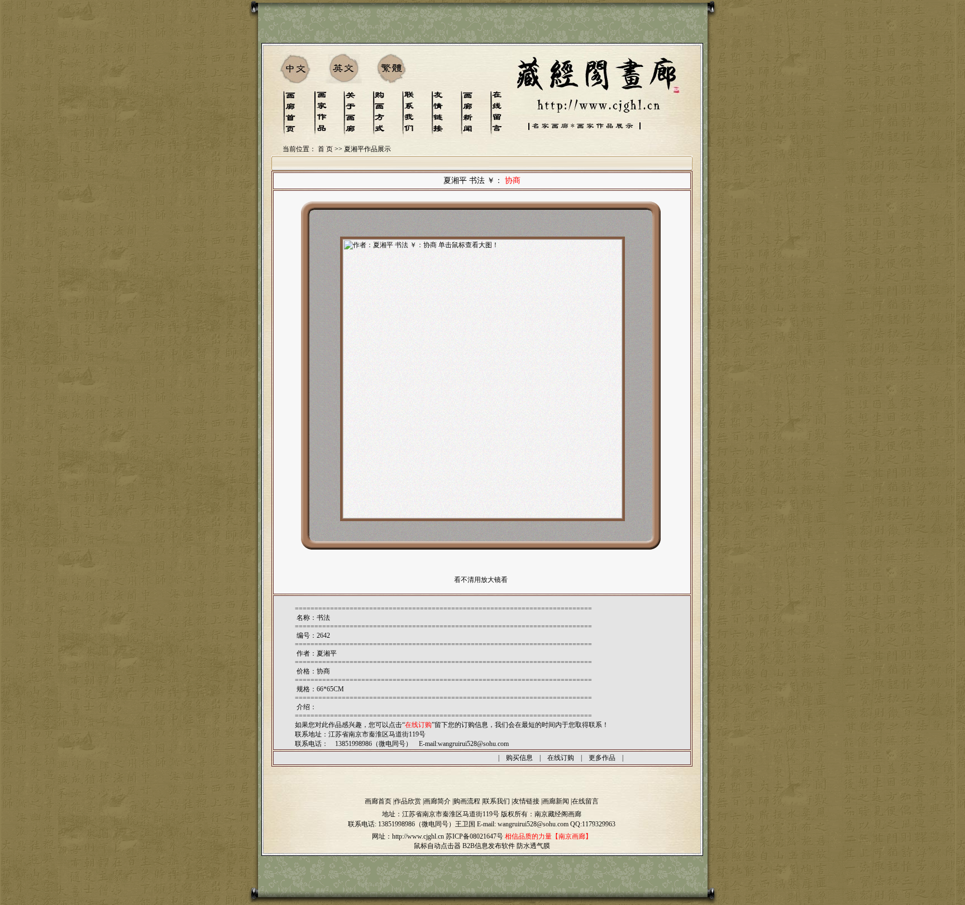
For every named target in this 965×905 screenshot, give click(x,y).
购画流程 (466, 801)
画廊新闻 (555, 801)
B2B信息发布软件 (488, 846)
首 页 (325, 149)
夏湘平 (327, 653)
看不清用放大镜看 (481, 580)
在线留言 (585, 801)
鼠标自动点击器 (437, 846)
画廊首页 (378, 801)
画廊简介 (437, 801)
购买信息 (519, 758)
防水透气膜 (533, 846)
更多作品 (602, 758)
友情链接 (526, 801)
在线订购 (560, 758)
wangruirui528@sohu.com (473, 744)
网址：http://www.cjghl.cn (408, 836)
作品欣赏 (407, 801)
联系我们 (496, 801)
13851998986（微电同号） (416, 824)
